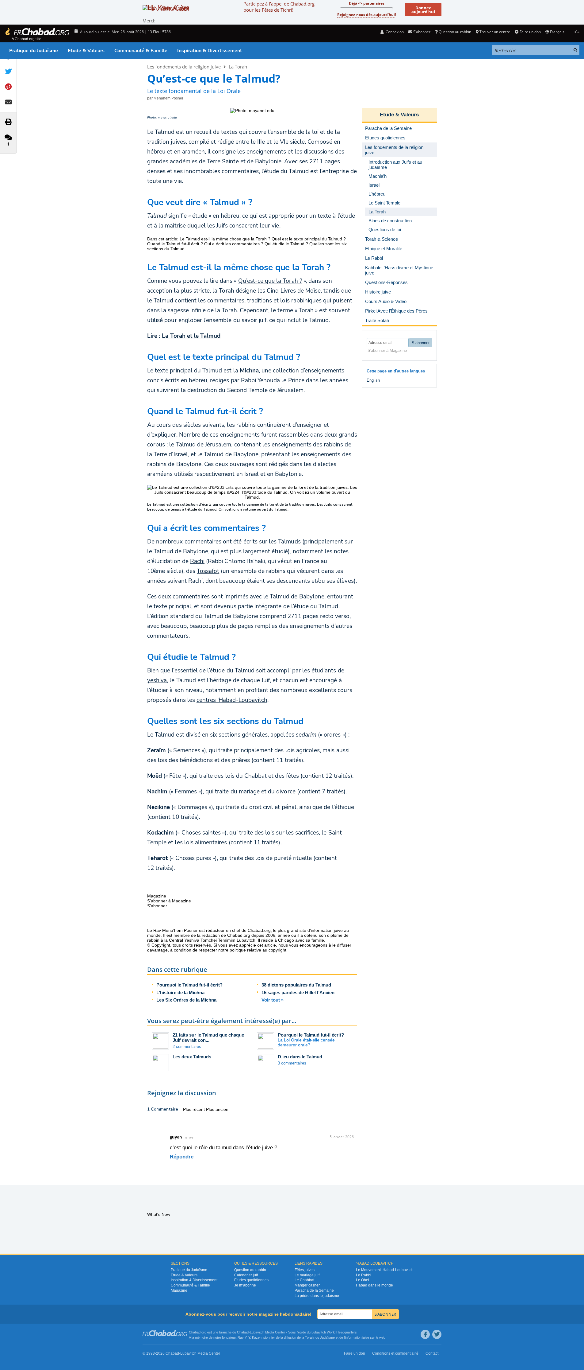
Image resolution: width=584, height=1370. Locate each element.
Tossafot (208, 571)
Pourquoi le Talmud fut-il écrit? (189, 984)
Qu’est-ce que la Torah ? (270, 281)
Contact (432, 1353)
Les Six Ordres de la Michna (186, 999)
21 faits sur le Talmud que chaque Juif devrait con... (208, 1037)
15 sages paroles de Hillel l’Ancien (297, 992)
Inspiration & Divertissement (209, 50)
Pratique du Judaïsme (33, 50)
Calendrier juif (246, 1275)
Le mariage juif (307, 1275)
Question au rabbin (455, 31)
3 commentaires (292, 1063)
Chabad (243, 1332)
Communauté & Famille (140, 50)
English (373, 380)
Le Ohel (362, 1280)
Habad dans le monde (374, 1285)
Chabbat (255, 776)
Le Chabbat (304, 1280)
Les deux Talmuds (192, 1056)
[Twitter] (436, 1334)
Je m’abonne (245, 1285)
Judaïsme (327, 1337)
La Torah (238, 67)
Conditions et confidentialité (395, 1353)
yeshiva (157, 680)
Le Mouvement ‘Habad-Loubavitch (385, 1270)
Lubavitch (257, 1332)
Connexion (394, 31)
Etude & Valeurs (86, 50)
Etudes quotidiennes (251, 1280)
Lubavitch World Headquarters (334, 1332)
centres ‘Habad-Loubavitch (232, 700)
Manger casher (307, 1285)
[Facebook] (425, 1334)
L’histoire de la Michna (180, 992)
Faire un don (530, 31)
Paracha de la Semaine (314, 1290)
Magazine (179, 1290)
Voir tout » (272, 999)
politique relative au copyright (258, 950)
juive (365, 1337)
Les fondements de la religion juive (184, 67)
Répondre (181, 1157)
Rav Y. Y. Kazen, (250, 1337)
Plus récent (194, 1109)
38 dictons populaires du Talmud (296, 984)
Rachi (197, 561)
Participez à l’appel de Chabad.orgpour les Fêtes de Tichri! (279, 7)
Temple (156, 843)
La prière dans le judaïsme (317, 1296)
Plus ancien (217, 1109)
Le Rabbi (363, 1275)
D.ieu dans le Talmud (300, 1056)
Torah (309, 1337)
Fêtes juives (305, 1270)
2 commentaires (187, 1046)
